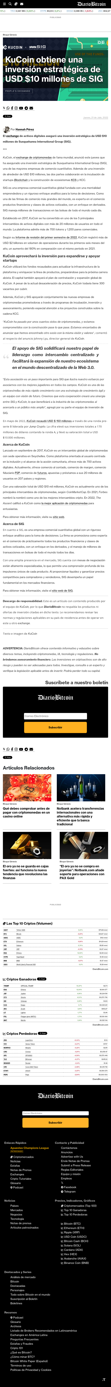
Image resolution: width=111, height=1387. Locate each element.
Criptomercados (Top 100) (80, 1205)
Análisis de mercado (23, 1277)
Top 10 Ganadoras (75, 1210)
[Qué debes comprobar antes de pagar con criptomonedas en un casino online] (27, 788)
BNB (5, 961)
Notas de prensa (20, 1223)
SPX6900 (28, 1055)
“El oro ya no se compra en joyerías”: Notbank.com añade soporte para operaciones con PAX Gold (82, 872)
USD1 (6, 964)
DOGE (42, 11)
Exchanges (17, 1174)
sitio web (58, 517)
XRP (5, 949)
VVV (5, 1044)
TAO (5, 1059)
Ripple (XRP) (71, 1232)
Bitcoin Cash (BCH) (75, 1241)
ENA (5, 953)
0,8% (29, 11)
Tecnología (17, 1219)
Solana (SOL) (72, 1245)
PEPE (6, 1075)
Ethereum (19, 941)
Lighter (23, 1013)
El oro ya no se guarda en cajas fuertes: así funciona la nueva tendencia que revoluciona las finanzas (26, 872)
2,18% (87, 11)
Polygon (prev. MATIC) (28, 1017)
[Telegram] (27, 108)
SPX (5, 1055)
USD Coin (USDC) (75, 1236)
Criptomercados (23, 1157)
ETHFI (6, 1071)
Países (14, 1205)
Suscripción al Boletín (23, 1299)
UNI (5, 1001)
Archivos (15, 1326)
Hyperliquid (20, 957)
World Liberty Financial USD (26, 964)
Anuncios (67, 1152)
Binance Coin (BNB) (76, 1263)
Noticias (15, 1161)
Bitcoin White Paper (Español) (29, 1361)
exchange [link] (12, 136)
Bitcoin (18, 934)
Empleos (66, 1178)
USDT (6, 930)
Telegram (69, 1191)
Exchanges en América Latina (28, 1335)
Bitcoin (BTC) (72, 1223)
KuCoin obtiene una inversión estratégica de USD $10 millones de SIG (54, 69)
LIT (5, 1013)
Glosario (15, 1183)
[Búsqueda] (11, 4)
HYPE (15, 11)
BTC (5, 934)
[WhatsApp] (9, 108)
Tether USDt (20, 930)
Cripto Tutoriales (20, 1178)
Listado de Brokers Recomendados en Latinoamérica (43, 1330)
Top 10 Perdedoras (75, 1214)
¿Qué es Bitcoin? (21, 1352)
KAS (5, 1005)
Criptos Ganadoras (21, 979)
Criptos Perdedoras (21, 1034)
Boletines (16, 1303)
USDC (6, 938)
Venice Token (30, 1044)
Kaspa (23, 1005)
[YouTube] (22, 108)
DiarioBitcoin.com (100, 969)
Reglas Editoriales (72, 1169)
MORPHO (7, 1048)
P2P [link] (17, 473)
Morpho (28, 1048)
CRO (5, 1052)
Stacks (23, 997)
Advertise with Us (72, 1156)
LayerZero (29, 1040)
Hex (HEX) (70, 1254)
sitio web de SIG (62, 590)
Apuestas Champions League (29, 1149)
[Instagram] (17, 108)
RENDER (7, 1063)
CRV (5, 1067)
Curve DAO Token (31, 1067)
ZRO (5, 1040)
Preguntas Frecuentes (24, 1339)
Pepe (27, 1075)
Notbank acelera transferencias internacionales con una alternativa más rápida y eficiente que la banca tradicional (80, 816)
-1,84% (60, 11)
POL (5, 1017)
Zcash (23, 1009)
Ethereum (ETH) (73, 1228)
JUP (5, 994)
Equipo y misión (71, 1174)
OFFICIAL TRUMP (27, 986)
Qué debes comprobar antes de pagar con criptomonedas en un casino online (26, 812)
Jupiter (23, 994)
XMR (100, 11)
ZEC (72, 11)
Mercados (16, 1210)
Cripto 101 (16, 1348)
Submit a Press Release (76, 1165)
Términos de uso (20, 1365)
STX (5, 997)
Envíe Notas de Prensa (75, 1161)
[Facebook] (13, 108)
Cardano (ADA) (73, 1250)
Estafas (15, 1165)
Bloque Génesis (10, 35)
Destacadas (17, 1286)
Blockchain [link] (21, 180)
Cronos (27, 1052)
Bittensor (28, 1059)
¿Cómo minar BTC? (22, 1357)
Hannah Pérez (25, 129)
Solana (18, 945)
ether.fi (27, 1071)
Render (27, 1063)
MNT (5, 1020)
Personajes (17, 1290)
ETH (5, 941)
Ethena (19, 953)
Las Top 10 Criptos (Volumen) (29, 923)
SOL (5, 945)
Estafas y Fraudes (21, 1343)
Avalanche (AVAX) (74, 1258)
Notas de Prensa (20, 1170)
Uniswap (24, 1001)
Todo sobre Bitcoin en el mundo (30, 1294)
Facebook (69, 1187)
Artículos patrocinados (24, 1227)
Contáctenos (69, 1148)
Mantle (23, 1020)
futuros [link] (42, 473)
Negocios (16, 1214)
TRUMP (6, 986)
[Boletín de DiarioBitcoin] (32, 108)
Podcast (17, 1187)
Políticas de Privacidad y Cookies (30, 1370)
